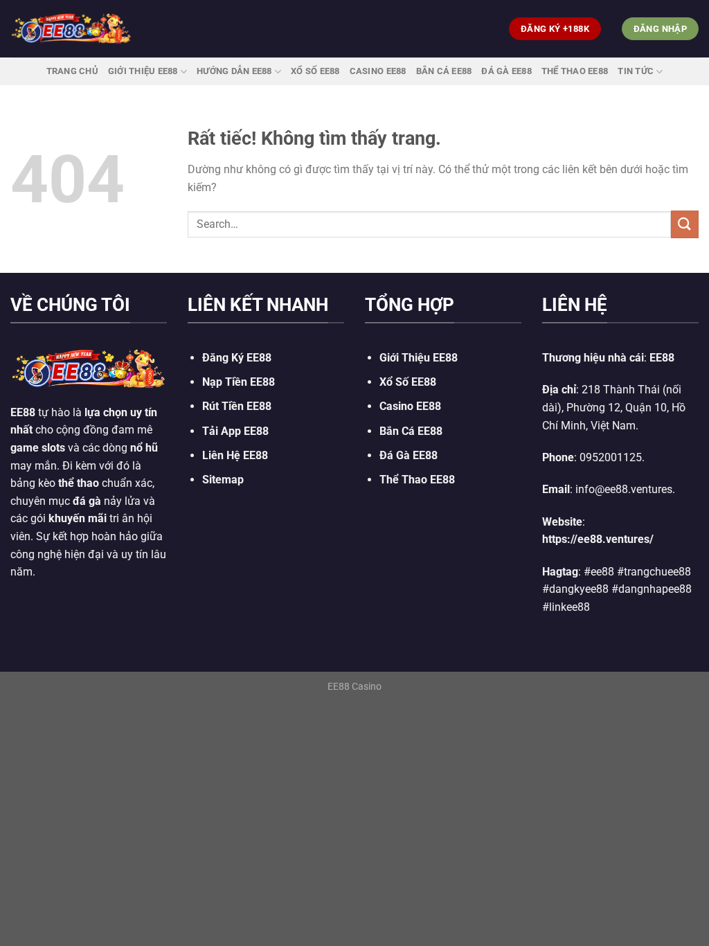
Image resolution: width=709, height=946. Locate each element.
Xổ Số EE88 (407, 382)
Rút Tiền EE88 (236, 406)
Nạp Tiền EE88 (238, 382)
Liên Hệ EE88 (235, 455)
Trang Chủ (72, 71)
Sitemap (223, 479)
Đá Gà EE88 (506, 71)
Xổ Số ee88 (315, 71)
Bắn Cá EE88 (444, 71)
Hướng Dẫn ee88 (234, 71)
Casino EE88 (378, 71)
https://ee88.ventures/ (598, 539)
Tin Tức (636, 71)
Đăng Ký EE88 (236, 357)
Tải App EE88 (235, 431)
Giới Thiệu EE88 (143, 71)
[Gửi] (685, 224)
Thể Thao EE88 (574, 71)
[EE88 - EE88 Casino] (71, 28)
